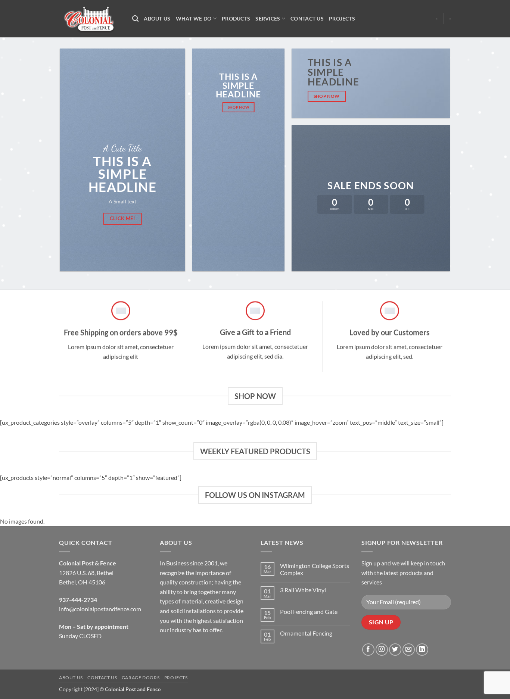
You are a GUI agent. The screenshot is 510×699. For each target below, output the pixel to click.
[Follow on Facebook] (368, 649)
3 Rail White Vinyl (303, 589)
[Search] (135, 18)
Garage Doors (140, 677)
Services (267, 18)
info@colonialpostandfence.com (100, 608)
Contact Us (307, 18)
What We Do (194, 18)
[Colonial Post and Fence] (90, 18)
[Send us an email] (408, 649)
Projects (342, 18)
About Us (157, 18)
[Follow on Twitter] (395, 649)
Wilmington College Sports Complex (314, 569)
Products (236, 18)
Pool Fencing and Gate (309, 611)
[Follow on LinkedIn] (422, 649)
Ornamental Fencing (306, 633)
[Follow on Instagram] (382, 649)
